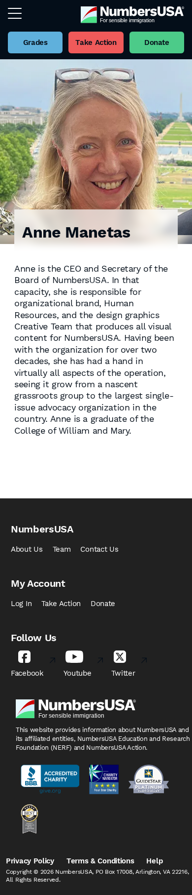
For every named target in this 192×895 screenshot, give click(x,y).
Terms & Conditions (100, 860)
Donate (103, 603)
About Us (27, 549)
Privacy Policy (30, 860)
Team (62, 549)
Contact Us (99, 549)
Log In (21, 603)
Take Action (61, 603)
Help (154, 860)
